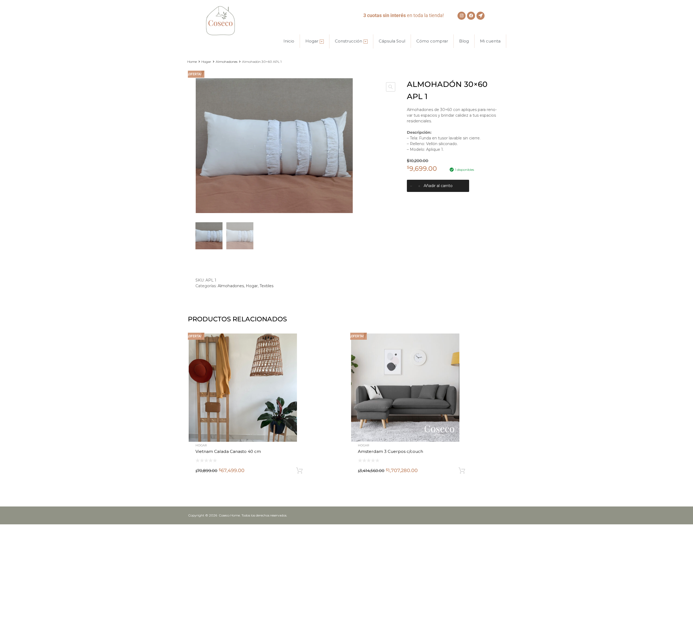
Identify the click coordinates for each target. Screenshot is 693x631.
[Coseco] (222, 34)
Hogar (311, 41)
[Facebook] (471, 16)
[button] (390, 86)
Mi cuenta (490, 41)
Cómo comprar (432, 41)
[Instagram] (461, 16)
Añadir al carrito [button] (299, 470)
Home (192, 62)
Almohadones (226, 62)
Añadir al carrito (438, 185)
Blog (464, 41)
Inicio (288, 41)
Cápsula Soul (392, 41)
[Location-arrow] (480, 16)
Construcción (348, 41)
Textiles (266, 285)
